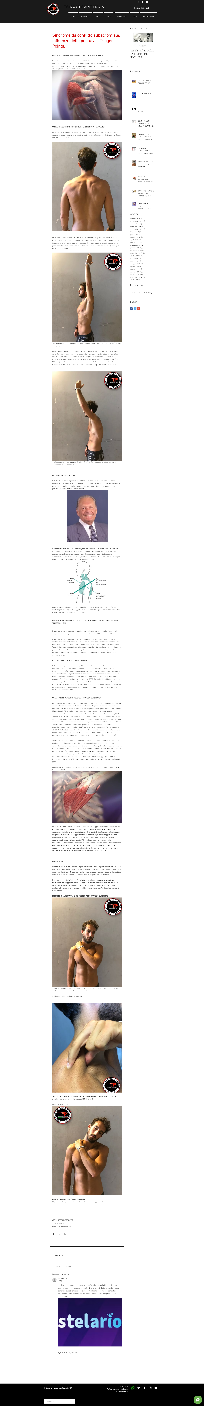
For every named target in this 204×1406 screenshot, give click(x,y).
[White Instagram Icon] (138, 2)
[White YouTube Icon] (147, 2)
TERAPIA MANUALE (59, 1223)
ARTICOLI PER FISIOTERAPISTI (62, 1220)
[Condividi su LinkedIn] (65, 1234)
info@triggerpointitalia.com (117, 1389)
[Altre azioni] (120, 1279)
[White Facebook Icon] (142, 2)
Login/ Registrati (141, 8)
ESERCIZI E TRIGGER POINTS (62, 1227)
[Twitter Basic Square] (135, 308)
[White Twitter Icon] (138, 1388)
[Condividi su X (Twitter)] (59, 1234)
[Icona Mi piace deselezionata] (59, 1352)
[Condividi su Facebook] (53, 1234)
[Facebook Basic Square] (131, 308)
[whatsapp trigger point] (133, 1388)
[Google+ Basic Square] (138, 308)
